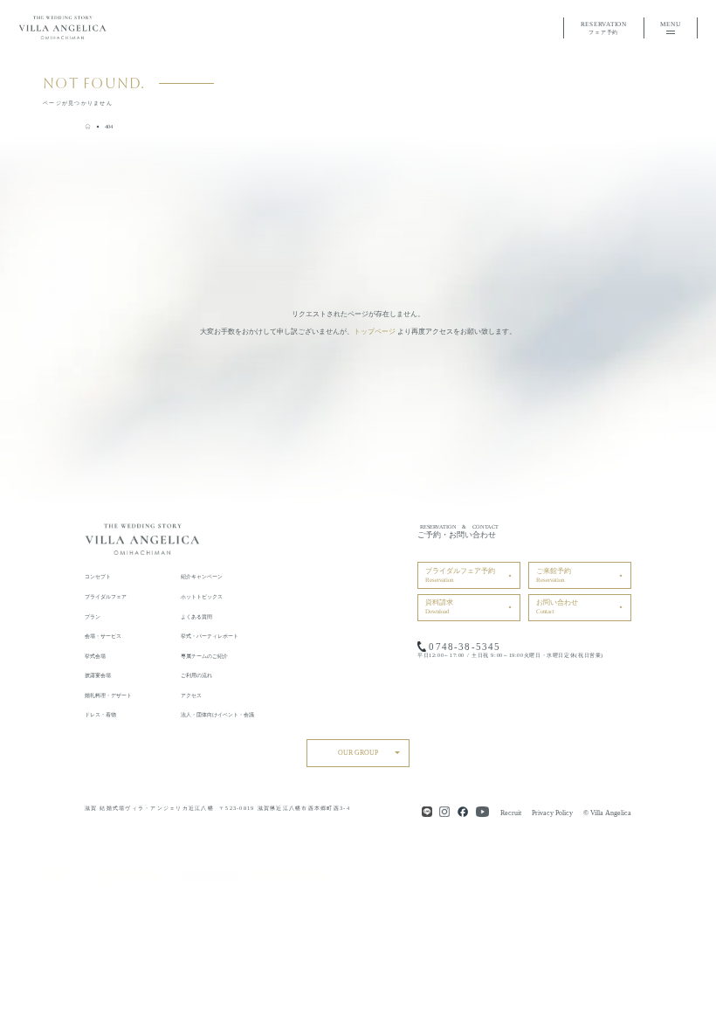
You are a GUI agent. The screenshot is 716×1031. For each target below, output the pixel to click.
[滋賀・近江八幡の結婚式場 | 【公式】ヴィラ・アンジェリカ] (88, 126)
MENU (670, 24)
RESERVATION (604, 27)
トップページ (375, 332)
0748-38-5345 (464, 646)
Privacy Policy (552, 813)
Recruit (510, 813)
